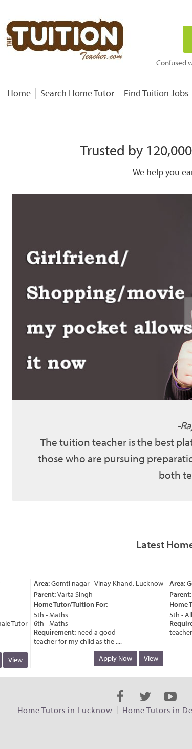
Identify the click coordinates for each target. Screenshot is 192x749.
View (13, 659)
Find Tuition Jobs (156, 93)
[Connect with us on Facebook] (120, 705)
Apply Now (113, 658)
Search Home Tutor (77, 93)
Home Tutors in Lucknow (65, 710)
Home (19, 93)
